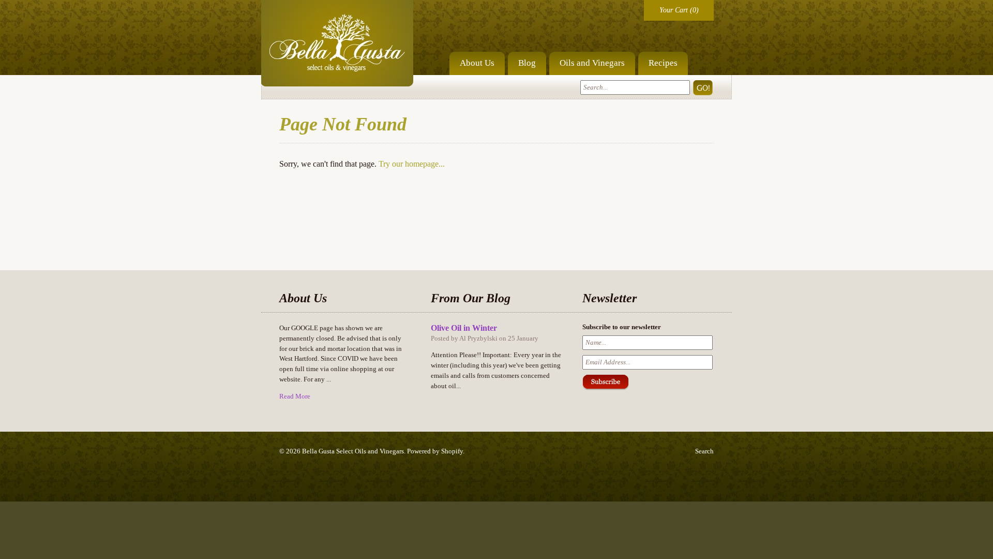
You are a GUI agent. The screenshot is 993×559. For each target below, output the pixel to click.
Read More (294, 396)
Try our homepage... (412, 163)
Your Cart (673, 10)
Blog (527, 63)
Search (704, 451)
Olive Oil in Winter (464, 327)
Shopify (452, 451)
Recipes (663, 63)
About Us (477, 63)
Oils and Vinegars (592, 63)
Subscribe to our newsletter (621, 327)
